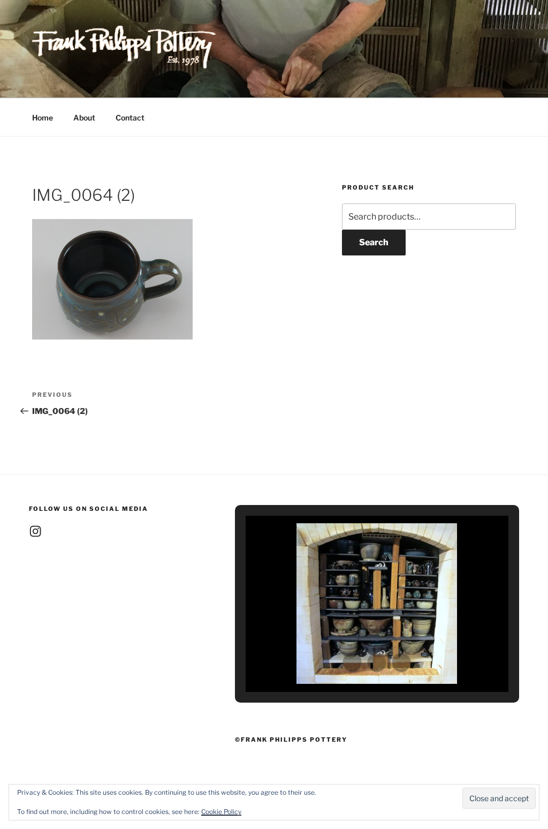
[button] (352, 662)
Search (374, 242)
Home (42, 117)
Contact (130, 117)
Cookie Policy (221, 812)
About (84, 117)
